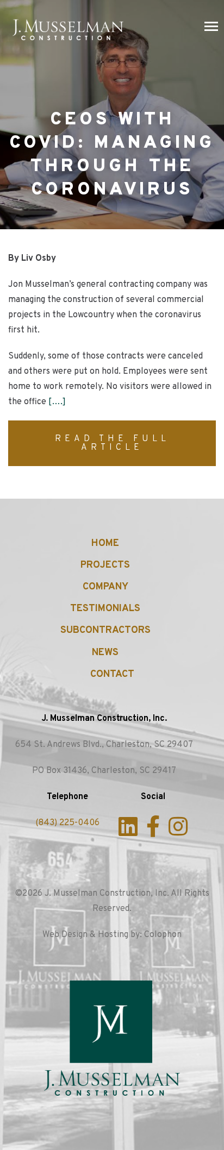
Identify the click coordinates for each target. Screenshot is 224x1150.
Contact (112, 674)
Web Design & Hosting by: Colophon (112, 934)
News (105, 652)
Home (105, 543)
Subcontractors (105, 630)
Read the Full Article (112, 443)
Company (105, 587)
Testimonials (105, 608)
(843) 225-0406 (67, 823)
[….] (57, 402)
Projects (105, 565)
